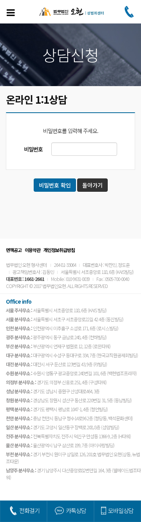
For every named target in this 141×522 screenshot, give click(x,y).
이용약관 (32, 250)
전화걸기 (29, 510)
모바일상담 (121, 510)
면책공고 (14, 250)
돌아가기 (92, 185)
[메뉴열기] (10, 12)
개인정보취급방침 (59, 250)
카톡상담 (76, 510)
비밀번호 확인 (55, 185)
